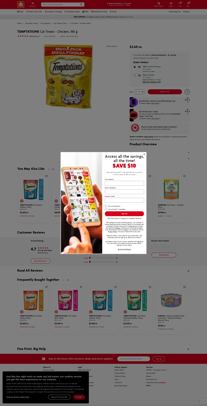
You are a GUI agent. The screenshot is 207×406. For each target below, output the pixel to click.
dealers (117, 228)
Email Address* (110, 188)
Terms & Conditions (124, 249)
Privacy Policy (112, 232)
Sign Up (124, 214)
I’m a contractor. (114, 206)
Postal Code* (110, 196)
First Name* (109, 179)
